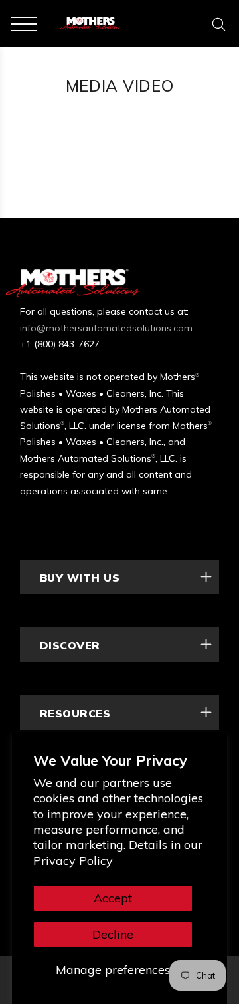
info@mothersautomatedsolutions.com (106, 328)
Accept (113, 898)
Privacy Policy (73, 860)
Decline (112, 934)
